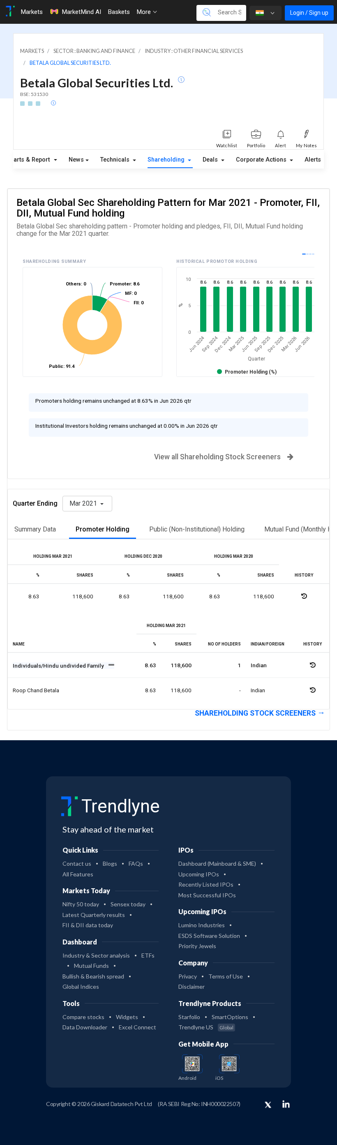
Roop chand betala (36, 690)
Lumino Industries (201, 924)
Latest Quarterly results (93, 914)
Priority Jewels (197, 945)
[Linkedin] (286, 1104)
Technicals (115, 159)
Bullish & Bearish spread (93, 976)
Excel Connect (137, 1027)
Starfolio (189, 1016)
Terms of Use (225, 976)
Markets (32, 12)
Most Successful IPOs (207, 895)
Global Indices (80, 986)
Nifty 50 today (80, 904)
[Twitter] (268, 1105)
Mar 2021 (84, 503)
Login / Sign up (309, 12)
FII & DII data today (87, 924)
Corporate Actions (262, 159)
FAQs (136, 863)
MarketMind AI (81, 12)
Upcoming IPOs (198, 874)
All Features (77, 874)
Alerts (313, 159)
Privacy (187, 976)
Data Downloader (84, 1027)
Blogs (110, 863)
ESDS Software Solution (209, 935)
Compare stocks (83, 1016)
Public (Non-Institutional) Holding (197, 529)
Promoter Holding (102, 529)
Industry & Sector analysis (96, 955)
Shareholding (167, 159)
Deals (211, 159)
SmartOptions (230, 1016)
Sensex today (128, 904)
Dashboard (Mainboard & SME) (217, 863)
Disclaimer (191, 986)
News (76, 159)
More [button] (144, 12)
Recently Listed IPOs (205, 884)
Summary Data (35, 529)
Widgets (127, 1016)
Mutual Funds (91, 965)
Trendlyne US (205, 1027)
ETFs (148, 955)
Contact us (76, 863)
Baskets (119, 12)
